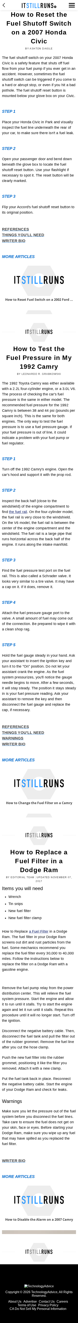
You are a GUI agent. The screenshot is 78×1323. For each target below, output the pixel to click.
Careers (62, 1301)
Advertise (30, 1301)
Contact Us (47, 1301)
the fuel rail (18, 512)
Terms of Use (27, 1305)
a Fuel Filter (38, 931)
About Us (14, 1301)
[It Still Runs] (39, 5)
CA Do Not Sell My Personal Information (38, 1308)
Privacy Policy (48, 1305)
